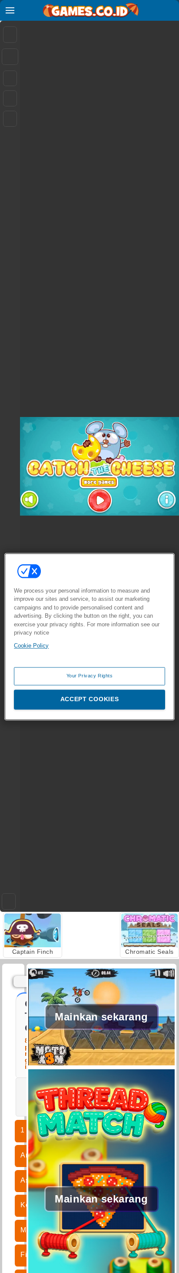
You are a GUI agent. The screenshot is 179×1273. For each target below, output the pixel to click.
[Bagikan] (10, 56)
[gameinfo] (10, 119)
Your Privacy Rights (89, 675)
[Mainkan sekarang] (101, 1064)
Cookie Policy (31, 645)
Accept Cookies (89, 699)
